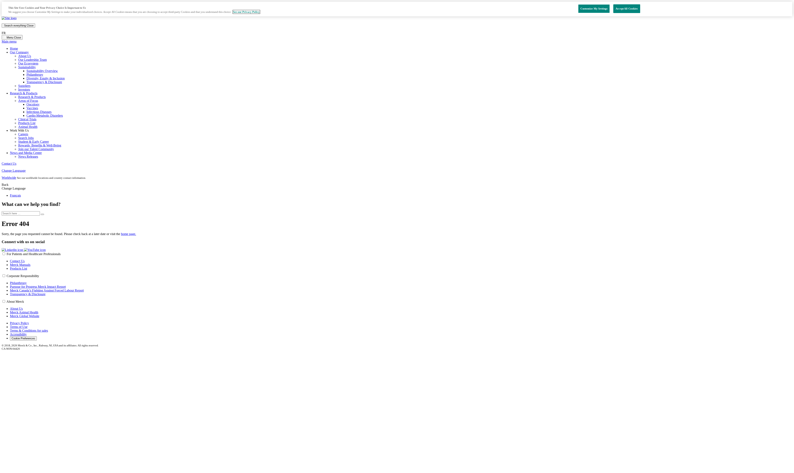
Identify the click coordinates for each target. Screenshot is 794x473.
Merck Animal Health (24, 312)
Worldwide (9, 177)
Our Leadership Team (32, 59)
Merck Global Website (24, 316)
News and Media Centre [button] (26, 153)
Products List (26, 123)
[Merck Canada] (9, 18)
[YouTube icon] (35, 250)
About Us (24, 56)
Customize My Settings (593, 8)
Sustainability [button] (27, 67)
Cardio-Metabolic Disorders (44, 115)
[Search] (42, 214)
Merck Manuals (20, 265)
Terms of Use (19, 327)
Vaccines (32, 108)
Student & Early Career (33, 141)
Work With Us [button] (19, 130)
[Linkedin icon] (13, 250)
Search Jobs (26, 138)
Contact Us (9, 163)
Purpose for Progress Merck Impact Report (38, 286)
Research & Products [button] (23, 93)
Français (15, 195)
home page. (128, 234)
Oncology (32, 104)
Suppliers (24, 86)
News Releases (28, 156)
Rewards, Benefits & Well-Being (39, 145)
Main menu (9, 41)
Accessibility (18, 334)
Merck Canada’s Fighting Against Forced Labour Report (47, 290)
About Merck (15, 301)
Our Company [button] (19, 52)
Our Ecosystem (28, 63)
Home (14, 48)
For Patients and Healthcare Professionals (34, 254)
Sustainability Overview (42, 71)
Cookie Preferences (23, 338)
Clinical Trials (27, 119)
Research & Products (32, 97)
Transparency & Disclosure (44, 82)
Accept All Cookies (627, 8)
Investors (24, 89)
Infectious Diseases (38, 112)
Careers (23, 134)
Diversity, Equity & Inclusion (45, 78)
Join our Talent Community (36, 149)
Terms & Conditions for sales (29, 330)
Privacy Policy (19, 323)
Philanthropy (34, 74)
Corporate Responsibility (23, 276)
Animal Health (27, 126)
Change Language (14, 170)
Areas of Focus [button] (28, 100)
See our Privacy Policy (246, 11)
